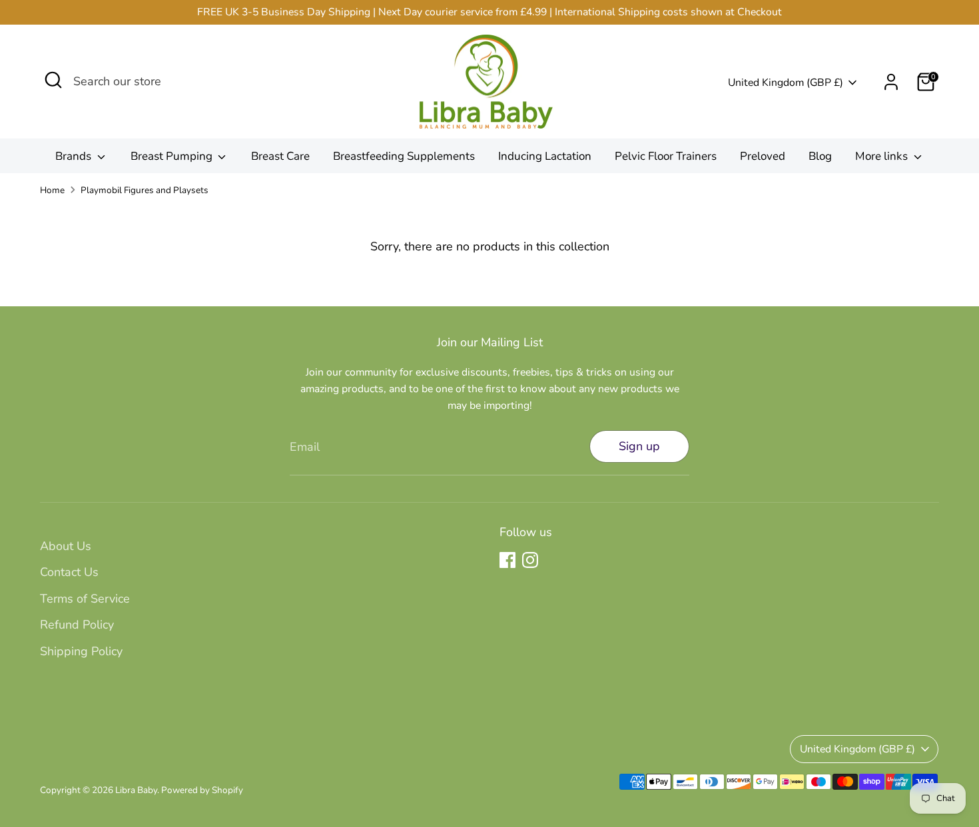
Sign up (639, 446)
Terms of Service (85, 599)
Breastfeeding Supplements (404, 156)
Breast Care (280, 156)
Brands (74, 156)
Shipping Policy (81, 651)
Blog (820, 156)
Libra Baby (136, 790)
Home (52, 190)
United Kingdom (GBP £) (785, 82)
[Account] (891, 82)
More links (882, 156)
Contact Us (69, 572)
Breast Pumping (173, 156)
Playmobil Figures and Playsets (144, 190)
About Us (65, 546)
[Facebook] (507, 560)
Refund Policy (77, 625)
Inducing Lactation (544, 156)
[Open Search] (53, 80)
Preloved (762, 156)
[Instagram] (530, 560)
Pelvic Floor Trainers (666, 156)
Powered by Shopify (202, 790)
